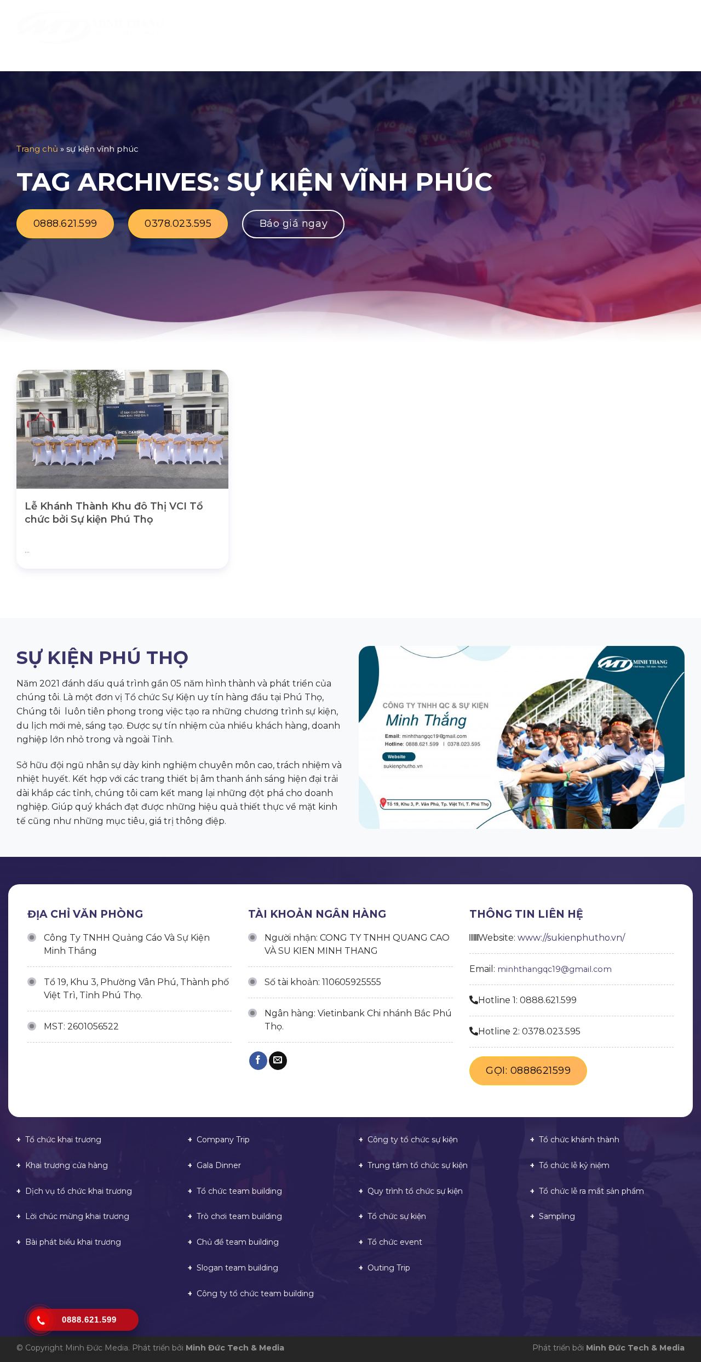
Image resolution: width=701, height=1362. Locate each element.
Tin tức (601, 27)
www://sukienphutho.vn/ (571, 937)
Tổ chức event (394, 1242)
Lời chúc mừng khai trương (77, 1216)
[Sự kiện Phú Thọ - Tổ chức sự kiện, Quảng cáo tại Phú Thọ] (90, 27)
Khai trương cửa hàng (66, 1165)
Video (559, 27)
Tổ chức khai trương (63, 1139)
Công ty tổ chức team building (255, 1293)
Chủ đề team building (238, 1242)
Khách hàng (506, 27)
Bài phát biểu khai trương (73, 1242)
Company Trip (223, 1139)
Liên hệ (647, 27)
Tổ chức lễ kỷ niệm (574, 1165)
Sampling (557, 1216)
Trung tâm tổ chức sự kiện (417, 1165)
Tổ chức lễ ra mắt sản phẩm (591, 1191)
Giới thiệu (343, 27)
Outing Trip (388, 1268)
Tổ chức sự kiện (396, 1216)
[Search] (680, 27)
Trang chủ (282, 27)
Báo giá (449, 27)
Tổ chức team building (239, 1191)
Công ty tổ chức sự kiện (412, 1139)
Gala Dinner (219, 1165)
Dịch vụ (394, 27)
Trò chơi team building (239, 1216)
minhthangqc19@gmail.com (554, 969)
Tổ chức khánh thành (579, 1139)
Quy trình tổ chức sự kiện (415, 1191)
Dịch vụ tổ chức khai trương (78, 1191)
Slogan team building (237, 1268)
